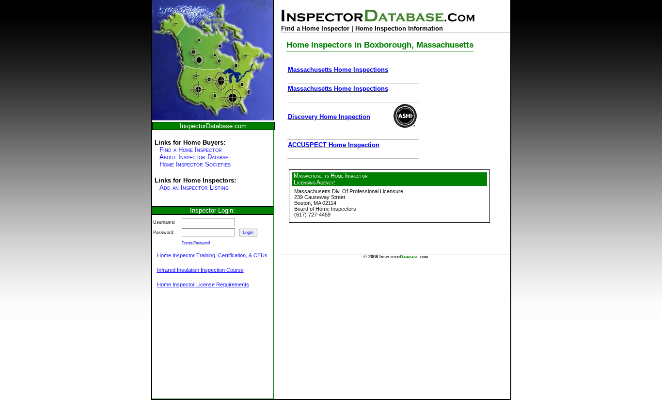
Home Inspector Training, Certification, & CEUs (212, 255)
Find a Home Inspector (190, 149)
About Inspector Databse (193, 157)
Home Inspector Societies (195, 164)
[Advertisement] (200, 348)
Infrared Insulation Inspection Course (200, 270)
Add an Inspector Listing (194, 187)
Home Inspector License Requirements (203, 284)
